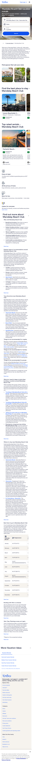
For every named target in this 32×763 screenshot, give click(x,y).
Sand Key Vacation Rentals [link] (8, 663)
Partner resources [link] (6, 692)
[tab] (6, 653)
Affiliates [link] (4, 713)
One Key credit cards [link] (6, 697)
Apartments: (9, 277)
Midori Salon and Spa (9, 347)
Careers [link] (4, 711)
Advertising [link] (4, 702)
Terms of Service (6, 760)
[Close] (30, 751)
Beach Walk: (9, 323)
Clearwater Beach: (11, 312)
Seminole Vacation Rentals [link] (8, 657)
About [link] (3, 708)
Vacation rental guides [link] (7, 695)
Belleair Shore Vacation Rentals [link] (9, 660)
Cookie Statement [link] (6, 725)
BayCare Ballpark (21, 354)
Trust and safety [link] (5, 690)
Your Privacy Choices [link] (6, 728)
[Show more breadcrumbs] (3, 43)
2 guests (8, 29)
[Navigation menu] (29, 2)
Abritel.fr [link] (4, 739)
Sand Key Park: (10, 330)
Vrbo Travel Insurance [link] (6, 700)
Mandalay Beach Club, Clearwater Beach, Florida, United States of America (17, 20)
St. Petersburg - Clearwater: (13, 498)
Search (16, 33)
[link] (23, 95)
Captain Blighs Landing (22, 343)
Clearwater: (9, 481)
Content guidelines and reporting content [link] (11, 730)
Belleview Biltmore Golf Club (18, 363)
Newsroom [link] (4, 716)
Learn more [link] (4, 209)
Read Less (6, 246)
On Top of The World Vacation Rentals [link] (11, 668)
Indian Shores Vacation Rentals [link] (9, 665)
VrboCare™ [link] (4, 687)
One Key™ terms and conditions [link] (9, 718)
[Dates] (16, 24)
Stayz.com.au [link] (5, 746)
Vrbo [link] (3, 737)
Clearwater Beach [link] (9, 43)
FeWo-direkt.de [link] (5, 741)
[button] (16, 215)
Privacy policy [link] (5, 723)
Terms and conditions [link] (6, 720)
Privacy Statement (21, 758)
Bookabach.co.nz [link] (6, 744)
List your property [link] (6, 685)
